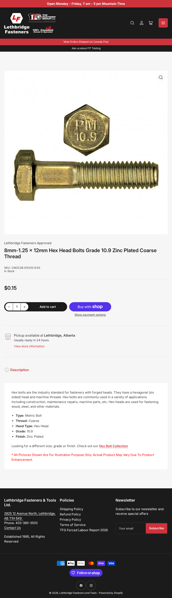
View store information (29, 346)
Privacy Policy (70, 520)
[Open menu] (163, 23)
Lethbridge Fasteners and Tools (77, 592)
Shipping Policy (71, 509)
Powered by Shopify (111, 592)
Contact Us (12, 528)
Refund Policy (70, 514)
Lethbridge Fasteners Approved (27, 243)
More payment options (90, 314)
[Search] (132, 23)
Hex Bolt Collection (113, 446)
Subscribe (156, 528)
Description (19, 370)
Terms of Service (73, 525)
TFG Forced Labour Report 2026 (84, 530)
